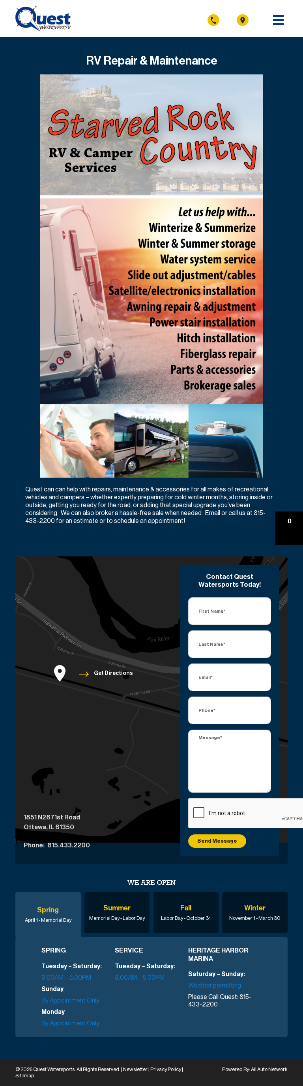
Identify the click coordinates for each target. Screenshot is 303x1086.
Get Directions (113, 673)
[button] (289, 528)
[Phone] (222, 19)
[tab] (48, 914)
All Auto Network (269, 1069)
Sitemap (24, 1075)
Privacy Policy (166, 1069)
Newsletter (135, 1069)
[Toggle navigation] (278, 20)
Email (212, 513)
